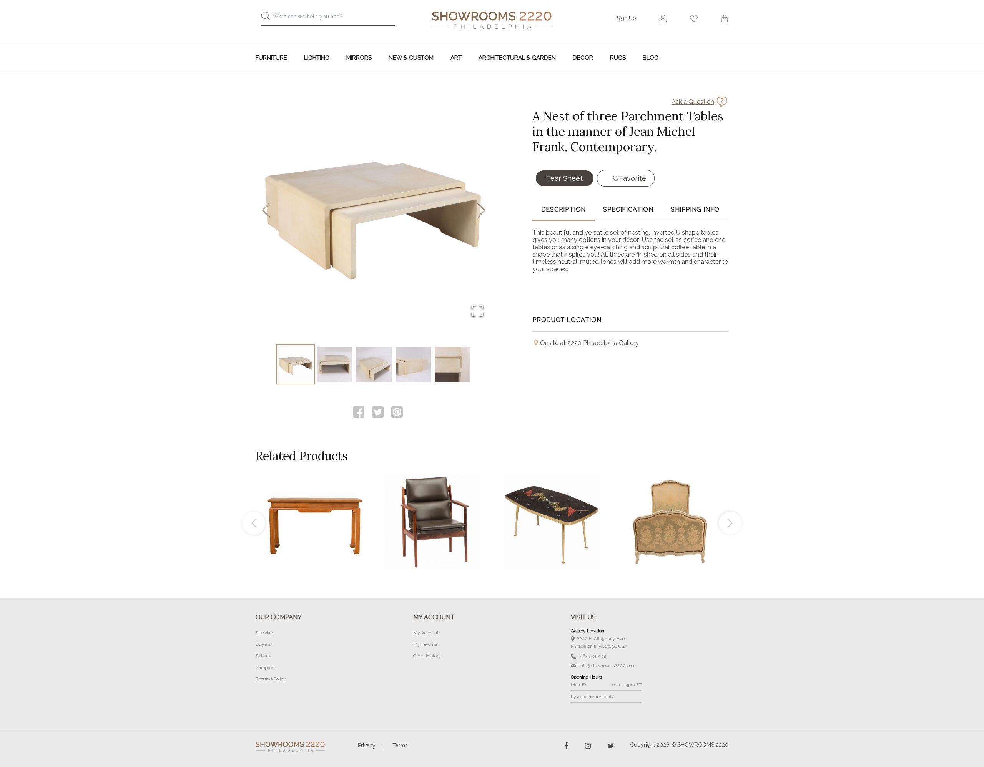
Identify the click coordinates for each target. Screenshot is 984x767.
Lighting (316, 57)
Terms (400, 745)
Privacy (367, 745)
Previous (253, 523)
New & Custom (411, 57)
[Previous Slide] (266, 211)
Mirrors (359, 57)
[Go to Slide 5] (452, 364)
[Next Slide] (481, 211)
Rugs (618, 57)
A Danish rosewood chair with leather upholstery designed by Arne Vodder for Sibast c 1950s (433, 504)
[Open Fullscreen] (477, 311)
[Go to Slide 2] (335, 364)
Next (730, 523)
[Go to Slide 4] (413, 364)
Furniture (271, 57)
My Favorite (425, 644)
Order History (427, 656)
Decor (583, 57)
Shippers (265, 667)
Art (456, 57)
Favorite (632, 178)
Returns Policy (271, 679)
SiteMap (264, 632)
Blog (650, 57)
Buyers (263, 644)
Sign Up (626, 18)
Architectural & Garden (517, 57)
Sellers (263, 656)
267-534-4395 (592, 656)
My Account (426, 632)
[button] (374, 210)
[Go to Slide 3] (374, 364)
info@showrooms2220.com (607, 665)
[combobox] (334, 19)
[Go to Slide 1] (295, 364)
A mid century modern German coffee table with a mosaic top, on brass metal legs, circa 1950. (551, 504)
